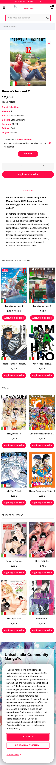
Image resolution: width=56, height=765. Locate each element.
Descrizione (28, 190)
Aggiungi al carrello (28, 174)
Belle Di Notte (42, 561)
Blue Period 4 (42, 618)
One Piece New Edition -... (42, 433)
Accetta (28, 736)
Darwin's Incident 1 (14, 306)
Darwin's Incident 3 (42, 306)
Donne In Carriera (14, 561)
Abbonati (28, 153)
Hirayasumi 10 (14, 433)
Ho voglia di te (14, 618)
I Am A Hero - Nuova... (42, 363)
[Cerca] (48, 17)
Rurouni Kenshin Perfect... (14, 363)
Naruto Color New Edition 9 (42, 491)
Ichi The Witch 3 (14, 491)
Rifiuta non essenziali (28, 745)
